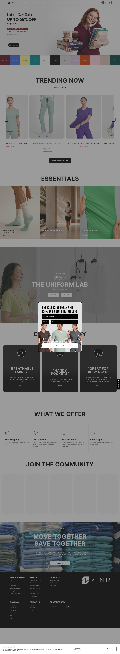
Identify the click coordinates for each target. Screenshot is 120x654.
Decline (109, 649)
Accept (93, 649)
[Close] (80, 304)
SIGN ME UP (60, 346)
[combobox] (46, 321)
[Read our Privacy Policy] (77, 341)
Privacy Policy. (16, 650)
